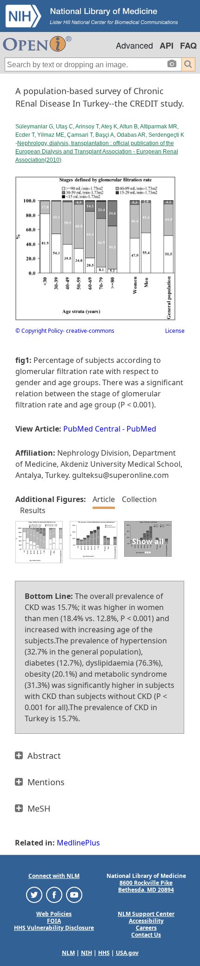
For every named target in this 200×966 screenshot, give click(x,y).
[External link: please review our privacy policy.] (34, 894)
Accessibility (146, 921)
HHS (104, 953)
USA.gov (127, 953)
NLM (68, 953)
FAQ (188, 45)
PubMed (141, 429)
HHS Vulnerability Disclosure (54, 928)
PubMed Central (91, 429)
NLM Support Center (146, 914)
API (166, 45)
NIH (86, 953)
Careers (146, 928)
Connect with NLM (54, 876)
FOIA (54, 921)
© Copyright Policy (39, 331)
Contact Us (146, 935)
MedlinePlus (78, 843)
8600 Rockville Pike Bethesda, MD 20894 (146, 886)
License (175, 331)
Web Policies (54, 914)
